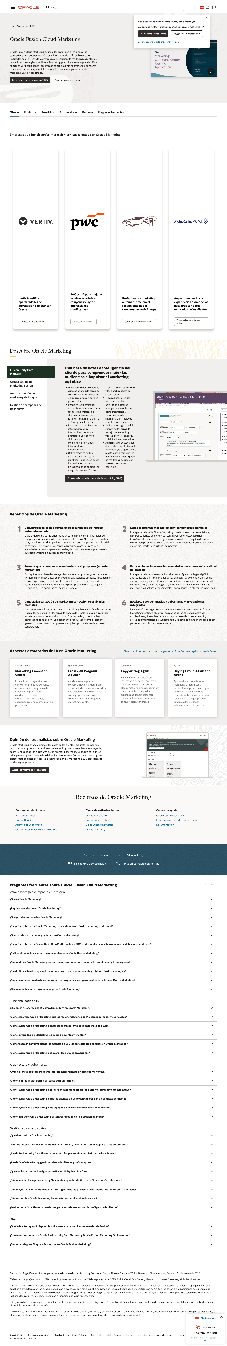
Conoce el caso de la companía (139, 321)
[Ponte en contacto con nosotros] (214, 7)
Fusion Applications (19, 25)
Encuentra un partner (98, 820)
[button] (13, 7)
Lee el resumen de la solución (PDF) (30, 80)
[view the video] (184, 59)
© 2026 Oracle (16, 1335)
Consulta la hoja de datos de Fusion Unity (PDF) (94, 478)
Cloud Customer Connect (170, 815)
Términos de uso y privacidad (40, 1335)
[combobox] (113, 7)
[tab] (31, 372)
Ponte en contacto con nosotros (23, 1338)
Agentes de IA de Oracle (28, 824)
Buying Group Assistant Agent (192, 673)
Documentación (165, 824)
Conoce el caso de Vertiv (32, 321)
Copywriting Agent (135, 671)
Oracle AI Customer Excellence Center (36, 829)
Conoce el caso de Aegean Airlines (189, 321)
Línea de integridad (183, 1335)
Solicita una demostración (68, 80)
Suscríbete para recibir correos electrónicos (154, 1335)
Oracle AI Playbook (96, 815)
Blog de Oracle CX (25, 815)
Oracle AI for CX (24, 820)
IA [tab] (60, 112)
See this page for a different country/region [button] (158, 41)
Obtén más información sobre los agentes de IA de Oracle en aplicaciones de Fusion (170, 651)
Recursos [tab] (87, 112)
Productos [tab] (30, 112)
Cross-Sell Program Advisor (82, 673)
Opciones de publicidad (101, 1335)
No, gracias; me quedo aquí (186, 33)
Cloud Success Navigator (99, 824)
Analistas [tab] (71, 112)
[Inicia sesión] (208, 7)
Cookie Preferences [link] (80, 1335)
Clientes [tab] (14, 112)
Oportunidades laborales (124, 1335)
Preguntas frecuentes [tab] (111, 112)
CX (33, 25)
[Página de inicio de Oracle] (28, 7)
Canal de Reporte (62, 1335)
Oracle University (95, 829)
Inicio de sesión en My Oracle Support (177, 820)
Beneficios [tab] (47, 112)
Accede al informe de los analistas (29, 769)
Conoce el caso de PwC (83, 321)
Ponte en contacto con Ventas (140, 863)
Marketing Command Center (31, 673)
